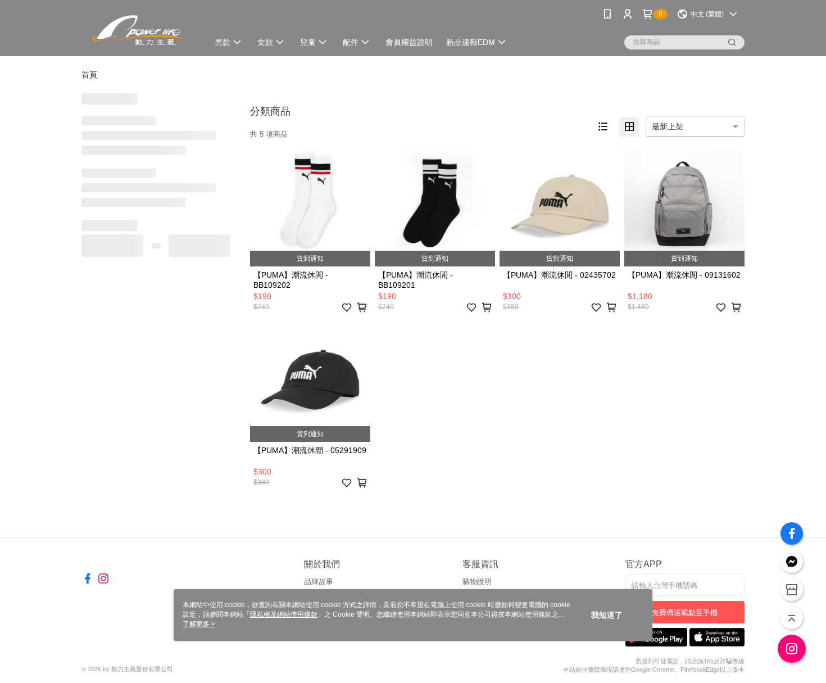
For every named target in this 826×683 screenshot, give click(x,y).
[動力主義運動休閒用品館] (137, 29)
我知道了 (607, 614)
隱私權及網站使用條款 (283, 614)
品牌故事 (318, 581)
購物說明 (477, 581)
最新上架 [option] (667, 126)
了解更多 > (199, 624)
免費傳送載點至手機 (685, 612)
